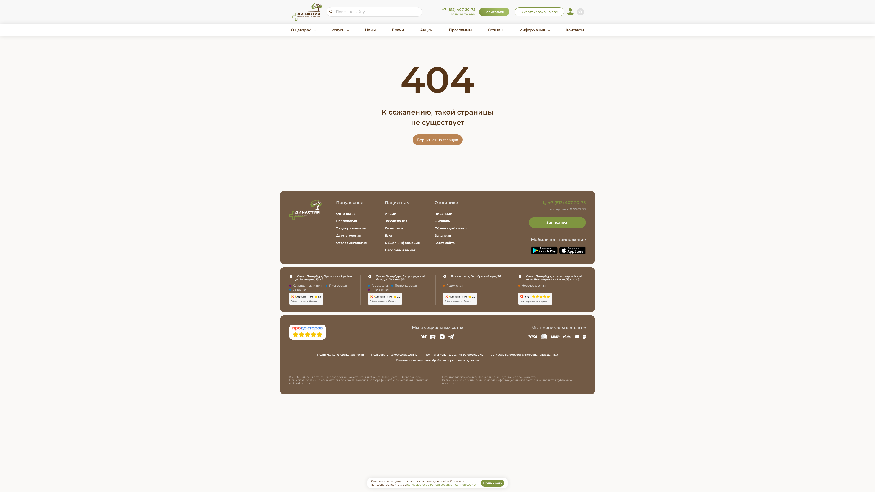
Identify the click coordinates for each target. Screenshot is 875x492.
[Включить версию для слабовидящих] (580, 11)
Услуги (338, 30)
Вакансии (443, 235)
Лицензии (443, 214)
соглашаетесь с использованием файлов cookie (441, 484)
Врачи (398, 30)
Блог (389, 235)
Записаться (494, 12)
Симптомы (394, 228)
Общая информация (402, 243)
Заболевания (396, 221)
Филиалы (443, 221)
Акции (426, 30)
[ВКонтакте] (424, 336)
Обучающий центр (451, 228)
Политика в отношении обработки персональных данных (437, 360)
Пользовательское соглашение (394, 354)
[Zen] (442, 336)
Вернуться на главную (437, 140)
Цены (370, 30)
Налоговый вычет (400, 250)
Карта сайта (445, 243)
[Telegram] (451, 336)
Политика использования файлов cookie (454, 354)
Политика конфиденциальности (340, 354)
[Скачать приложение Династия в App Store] (572, 250)
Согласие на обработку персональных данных (524, 354)
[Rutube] (433, 336)
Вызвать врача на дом (539, 12)
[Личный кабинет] (570, 11)
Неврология (346, 221)
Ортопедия (346, 214)
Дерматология (348, 235)
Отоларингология (351, 243)
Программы (460, 30)
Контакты (575, 30)
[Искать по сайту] (331, 12)
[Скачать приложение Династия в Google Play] (544, 250)
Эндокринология (351, 228)
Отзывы (495, 30)
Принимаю (492, 483)
